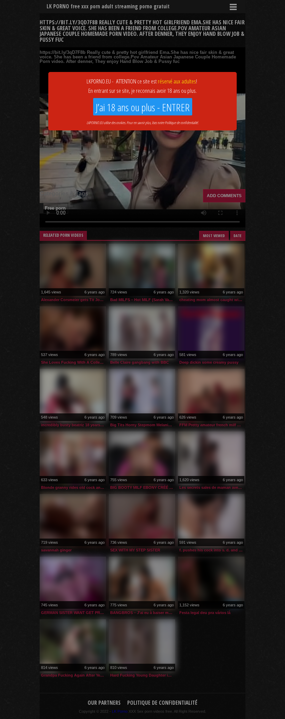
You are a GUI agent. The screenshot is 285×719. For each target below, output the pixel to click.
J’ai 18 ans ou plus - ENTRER (143, 107)
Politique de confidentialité (181, 122)
